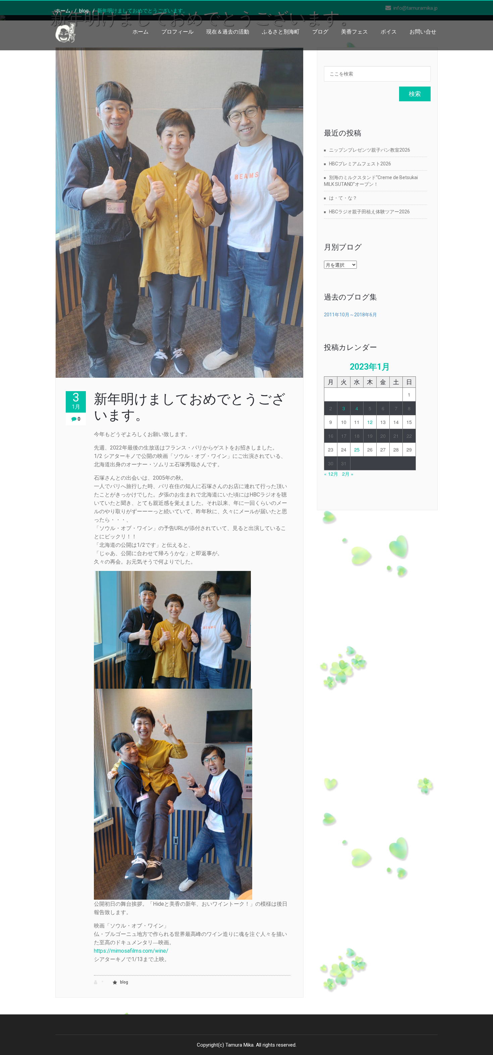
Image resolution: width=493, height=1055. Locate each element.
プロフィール (177, 32)
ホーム (140, 32)
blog (84, 11)
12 (370, 422)
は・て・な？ (343, 198)
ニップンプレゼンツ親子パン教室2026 (369, 150)
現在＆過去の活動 (227, 32)
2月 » (347, 473)
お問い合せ (422, 32)
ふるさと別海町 (280, 32)
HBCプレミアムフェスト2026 (360, 163)
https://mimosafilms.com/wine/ (131, 951)
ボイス (389, 32)
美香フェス (354, 32)
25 (357, 449)
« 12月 (331, 473)
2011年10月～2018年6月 (350, 314)
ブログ (320, 32)
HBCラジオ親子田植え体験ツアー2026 (369, 211)
